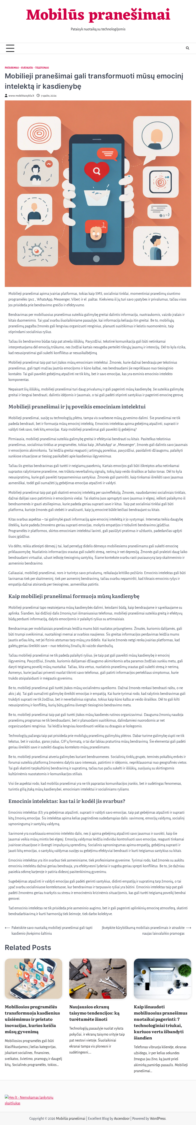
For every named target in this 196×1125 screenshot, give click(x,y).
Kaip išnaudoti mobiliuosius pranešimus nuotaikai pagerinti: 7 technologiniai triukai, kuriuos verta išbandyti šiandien (160, 1022)
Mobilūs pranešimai (98, 16)
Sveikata (27, 67)
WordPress (158, 1118)
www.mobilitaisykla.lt (21, 95)
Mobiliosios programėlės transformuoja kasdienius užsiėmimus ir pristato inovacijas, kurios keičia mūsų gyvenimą (32, 1019)
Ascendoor (122, 1118)
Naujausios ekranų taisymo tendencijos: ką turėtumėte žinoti (94, 1013)
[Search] (187, 48)
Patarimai (12, 67)
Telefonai (42, 67)
